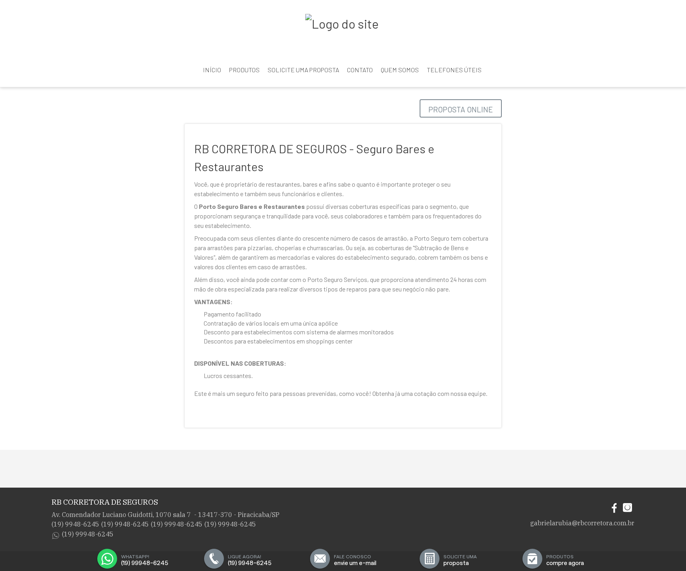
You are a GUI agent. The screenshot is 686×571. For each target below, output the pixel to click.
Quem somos (400, 69)
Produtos (244, 69)
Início (212, 69)
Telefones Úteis (454, 69)
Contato (360, 69)
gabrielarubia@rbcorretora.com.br (582, 523)
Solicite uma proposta (303, 69)
